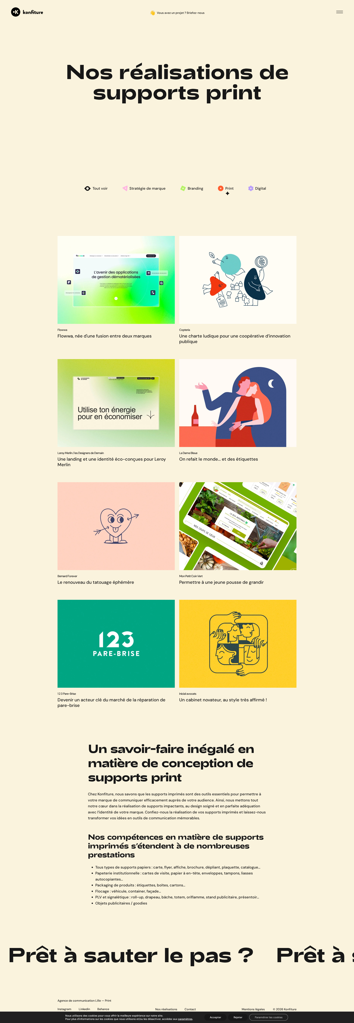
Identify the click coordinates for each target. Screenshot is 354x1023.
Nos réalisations (166, 1009)
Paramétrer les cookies (268, 1017)
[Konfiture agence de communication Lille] (27, 12)
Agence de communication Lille (79, 1001)
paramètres (185, 1019)
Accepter (215, 1017)
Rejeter (238, 1017)
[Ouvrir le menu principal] (339, 12)
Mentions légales (253, 1009)
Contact (190, 1009)
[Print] (227, 190)
